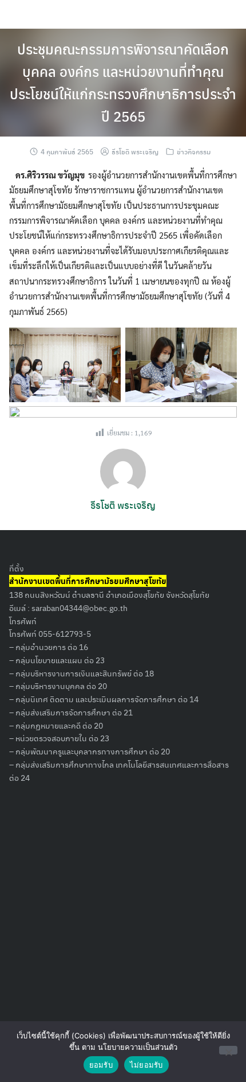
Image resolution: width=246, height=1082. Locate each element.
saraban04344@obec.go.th (79, 607)
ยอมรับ (101, 1064)
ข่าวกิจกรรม (194, 151)
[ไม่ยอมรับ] (228, 1050)
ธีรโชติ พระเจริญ (135, 151)
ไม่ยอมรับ (146, 1064)
